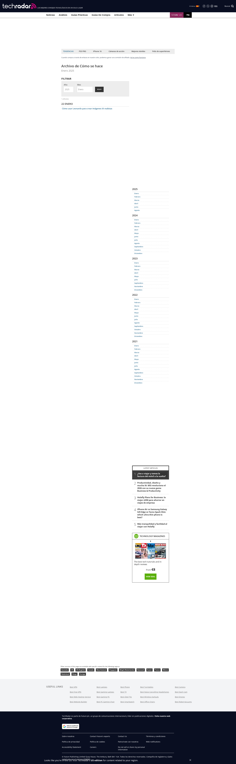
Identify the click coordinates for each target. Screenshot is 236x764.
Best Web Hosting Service (80, 697)
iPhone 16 (97, 51)
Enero (136, 193)
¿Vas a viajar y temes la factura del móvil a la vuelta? (151, 475)
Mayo (136, 233)
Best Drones (180, 697)
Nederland (65, 674)
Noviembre (138, 286)
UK (72, 670)
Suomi (149, 670)
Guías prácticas (79, 15)
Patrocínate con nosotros (128, 742)
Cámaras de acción (116, 51)
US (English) (80, 670)
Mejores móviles (138, 51)
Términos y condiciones (155, 736)
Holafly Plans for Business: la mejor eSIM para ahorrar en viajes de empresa (151, 500)
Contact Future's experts (100, 736)
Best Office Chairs (147, 702)
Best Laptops (102, 687)
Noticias (50, 15)
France (157, 670)
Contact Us (122, 736)
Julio (136, 240)
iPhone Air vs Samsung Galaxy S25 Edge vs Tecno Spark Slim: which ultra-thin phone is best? (152, 513)
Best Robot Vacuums (183, 702)
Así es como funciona (138, 57)
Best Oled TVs (126, 697)
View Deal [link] (150, 576)
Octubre (137, 250)
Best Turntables (146, 687)
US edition (96, 760)
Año (65, 84)
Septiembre (138, 246)
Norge (74, 674)
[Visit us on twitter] (207, 6)
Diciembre (138, 253)
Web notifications (153, 742)
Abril (136, 203)
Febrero (137, 197)
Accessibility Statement (71, 747)
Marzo (136, 200)
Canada (91, 670)
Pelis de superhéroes (161, 51)
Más (130, 15)
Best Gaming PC (103, 697)
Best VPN (73, 687)
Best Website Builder (78, 702)
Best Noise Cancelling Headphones (154, 692)
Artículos (119, 15)
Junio (136, 207)
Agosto (137, 210)
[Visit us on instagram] (211, 6)
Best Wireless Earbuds (149, 697)
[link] (152, 536)
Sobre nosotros (68, 736)
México (165, 670)
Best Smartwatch (127, 702)
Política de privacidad (71, 742)
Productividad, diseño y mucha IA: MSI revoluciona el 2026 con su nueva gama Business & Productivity (151, 486)
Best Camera (180, 687)
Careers (93, 747)
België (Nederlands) (127, 670)
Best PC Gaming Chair (106, 702)
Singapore (113, 670)
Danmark (140, 670)
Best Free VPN (75, 692)
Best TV (123, 692)
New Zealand (101, 670)
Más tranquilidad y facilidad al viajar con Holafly (152, 525)
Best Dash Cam (181, 692)
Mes (79, 84)
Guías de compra (101, 15)
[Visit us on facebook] (204, 6)
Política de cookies (97, 742)
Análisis (63, 15)
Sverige (82, 674)
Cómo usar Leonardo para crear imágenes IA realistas (87, 108)
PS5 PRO (82, 51)
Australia (64, 670)
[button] (229, 6)
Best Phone (125, 687)
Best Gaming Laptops (105, 692)
